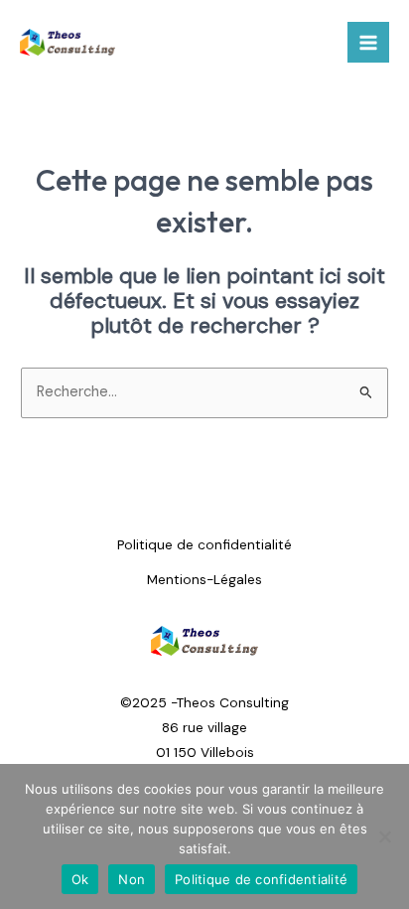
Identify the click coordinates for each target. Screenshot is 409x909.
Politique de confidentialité (204, 544)
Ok (80, 879)
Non (131, 879)
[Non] (384, 836)
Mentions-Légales (204, 579)
